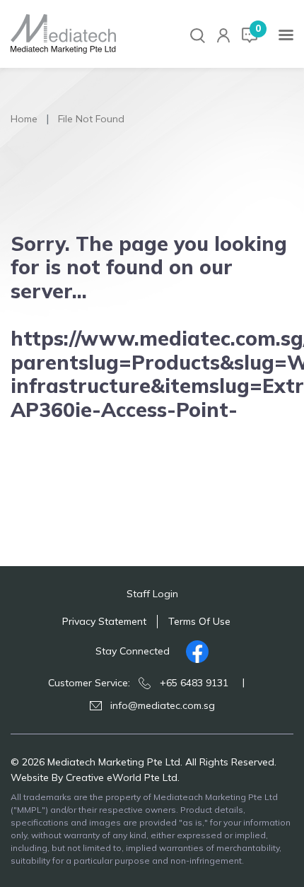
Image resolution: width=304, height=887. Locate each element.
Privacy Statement (104, 621)
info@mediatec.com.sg (162, 705)
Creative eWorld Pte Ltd (121, 777)
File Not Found (91, 118)
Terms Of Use (199, 621)
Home (24, 118)
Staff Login (152, 593)
